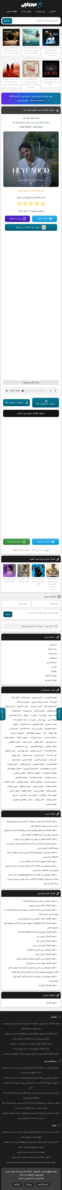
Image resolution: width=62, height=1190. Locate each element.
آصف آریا (15, 697)
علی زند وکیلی (36, 750)
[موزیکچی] (31, 5)
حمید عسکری (51, 724)
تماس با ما (26, 11)
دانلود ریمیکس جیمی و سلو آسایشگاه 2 (39, 901)
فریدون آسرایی (40, 759)
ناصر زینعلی (40, 799)
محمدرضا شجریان (30, 768)
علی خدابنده (51, 755)
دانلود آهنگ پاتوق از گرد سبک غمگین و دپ (38, 861)
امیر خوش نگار (50, 706)
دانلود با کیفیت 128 (14, 402)
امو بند (34, 715)
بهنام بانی (52, 719)
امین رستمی (10, 706)
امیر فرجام (16, 710)
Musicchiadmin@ (37, 100)
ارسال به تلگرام (43, 541)
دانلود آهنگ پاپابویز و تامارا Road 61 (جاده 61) (37, 932)
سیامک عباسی (50, 737)
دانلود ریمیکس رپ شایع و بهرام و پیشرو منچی (36, 958)
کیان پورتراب (12, 764)
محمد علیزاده (51, 786)
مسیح (15, 795)
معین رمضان (12, 786)
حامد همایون (38, 724)
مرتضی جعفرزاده (50, 773)
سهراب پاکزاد (22, 737)
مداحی (52, 11)
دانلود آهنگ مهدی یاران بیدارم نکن (41, 963)
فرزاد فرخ (16, 759)
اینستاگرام (43, 1184)
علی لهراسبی (22, 750)
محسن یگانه (51, 790)
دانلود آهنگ (44, 122)
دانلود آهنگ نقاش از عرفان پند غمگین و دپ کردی (35, 839)
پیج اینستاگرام (15, 218)
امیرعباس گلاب (23, 702)
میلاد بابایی (14, 790)
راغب (45, 733)
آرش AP (53, 702)
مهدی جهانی (37, 786)
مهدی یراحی (38, 790)
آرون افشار (25, 697)
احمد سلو (53, 715)
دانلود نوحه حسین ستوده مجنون (31, 1152)
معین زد (23, 795)
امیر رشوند (27, 710)
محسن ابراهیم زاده (48, 768)
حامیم (15, 724)
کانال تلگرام (42, 218)
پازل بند (32, 719)
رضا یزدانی (13, 728)
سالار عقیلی (39, 742)
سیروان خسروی (17, 733)
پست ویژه (52, 649)
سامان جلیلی (9, 737)
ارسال (7, 614)
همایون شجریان (19, 799)
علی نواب (53, 759)
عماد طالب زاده (50, 750)
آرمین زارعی (37, 697)
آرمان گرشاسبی (50, 697)
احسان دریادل (36, 706)
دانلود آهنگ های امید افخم (31, 413)
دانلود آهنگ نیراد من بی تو (45, 945)
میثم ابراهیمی (21, 777)
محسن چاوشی (50, 777)
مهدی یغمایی (23, 782)
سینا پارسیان (51, 742)
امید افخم (29, 122)
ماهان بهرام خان (14, 768)
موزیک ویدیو (51, 680)
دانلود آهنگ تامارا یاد (47, 985)
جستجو (7, 20)
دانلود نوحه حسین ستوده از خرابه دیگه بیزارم (31, 1157)
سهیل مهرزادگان (33, 733)
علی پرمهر (16, 755)
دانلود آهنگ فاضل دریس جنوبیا (43, 905)
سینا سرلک (27, 742)
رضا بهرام (53, 733)
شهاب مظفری (14, 742)
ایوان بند (43, 715)
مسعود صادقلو (34, 773)
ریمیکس (53, 658)
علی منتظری (10, 750)
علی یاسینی (39, 755)
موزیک (46, 550)
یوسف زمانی (51, 804)
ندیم (30, 799)
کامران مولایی (39, 764)
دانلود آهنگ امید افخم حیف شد (39, 110)
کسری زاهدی (25, 764)
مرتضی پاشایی (19, 773)
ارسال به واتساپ (14, 541)
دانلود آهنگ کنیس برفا (46, 941)
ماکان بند (33, 795)
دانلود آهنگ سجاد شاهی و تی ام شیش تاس (37, 918)
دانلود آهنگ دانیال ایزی (46, 954)
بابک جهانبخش (15, 715)
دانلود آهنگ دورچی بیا (47, 936)
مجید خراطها (25, 786)
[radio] (42, 204)
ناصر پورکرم (52, 799)
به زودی (53, 644)
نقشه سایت (11, 11)
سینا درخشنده (36, 737)
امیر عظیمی (52, 710)
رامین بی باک (37, 728)
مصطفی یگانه (37, 782)
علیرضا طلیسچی (36, 746)
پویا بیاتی (41, 719)
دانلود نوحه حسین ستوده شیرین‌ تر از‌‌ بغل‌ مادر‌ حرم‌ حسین (31, 1162)
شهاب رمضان (51, 746)
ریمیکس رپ (51, 662)
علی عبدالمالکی (21, 746)
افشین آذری (39, 710)
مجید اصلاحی (9, 782)
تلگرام (17, 1184)
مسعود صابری (51, 782)
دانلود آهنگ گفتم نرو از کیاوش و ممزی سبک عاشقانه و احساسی (31, 1054)
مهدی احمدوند (36, 777)
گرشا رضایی (52, 764)
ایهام (26, 715)
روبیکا (29, 1184)
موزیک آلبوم (51, 675)
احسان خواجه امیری (39, 702)
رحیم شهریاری (51, 728)
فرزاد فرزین (27, 759)
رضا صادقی (24, 728)
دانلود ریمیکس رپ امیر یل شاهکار (42, 949)
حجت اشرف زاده (20, 719)
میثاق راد (43, 795)
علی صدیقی (27, 755)
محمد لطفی (26, 790)
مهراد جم (53, 795)
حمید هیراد (25, 724)
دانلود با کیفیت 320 (45, 404)
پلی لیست (40, 11)
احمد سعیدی (22, 706)
